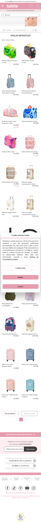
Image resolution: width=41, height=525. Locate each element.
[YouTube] (27, 488)
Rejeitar (20, 277)
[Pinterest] (20, 488)
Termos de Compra (37, 478)
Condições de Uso (27, 478)
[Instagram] (33, 488)
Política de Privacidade (5, 478)
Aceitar (20, 286)
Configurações (21, 268)
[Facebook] (7, 488)
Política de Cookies (16, 478)
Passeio (3, 40)
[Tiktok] (14, 488)
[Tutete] (13, 6)
